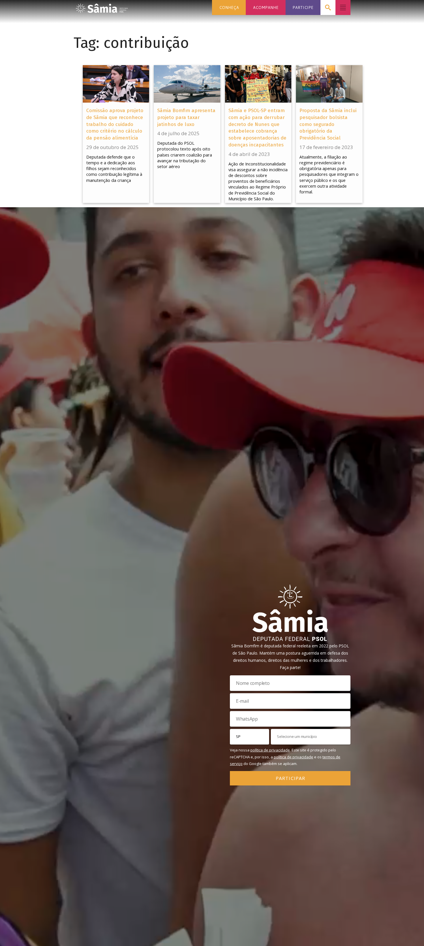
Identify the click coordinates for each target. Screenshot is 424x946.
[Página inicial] (102, 6)
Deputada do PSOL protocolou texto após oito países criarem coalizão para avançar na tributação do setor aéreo (184, 154)
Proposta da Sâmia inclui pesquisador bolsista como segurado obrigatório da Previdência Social (328, 124)
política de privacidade (270, 750)
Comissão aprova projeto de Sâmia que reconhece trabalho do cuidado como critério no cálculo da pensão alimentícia (114, 124)
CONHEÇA (229, 7)
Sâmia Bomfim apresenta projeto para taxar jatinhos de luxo (186, 117)
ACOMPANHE (265, 7)
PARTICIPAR (290, 777)
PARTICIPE (302, 7)
